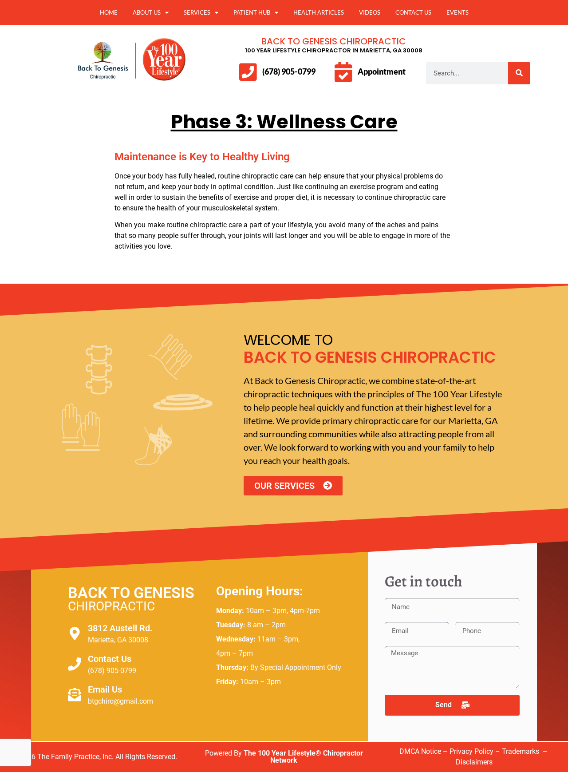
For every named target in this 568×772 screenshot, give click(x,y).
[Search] (519, 73)
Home (109, 12)
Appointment (382, 71)
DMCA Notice (420, 751)
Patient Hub (251, 12)
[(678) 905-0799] (248, 72)
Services (197, 12)
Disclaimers (474, 762)
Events (457, 12)
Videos (369, 12)
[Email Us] (74, 694)
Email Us (105, 689)
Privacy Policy (471, 751)
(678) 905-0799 (289, 71)
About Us (147, 12)
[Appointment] (343, 72)
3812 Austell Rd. (120, 628)
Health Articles (318, 12)
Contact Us (413, 12)
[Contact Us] (74, 664)
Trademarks (521, 751)
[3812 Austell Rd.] (74, 633)
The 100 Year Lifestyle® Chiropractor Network (303, 756)
